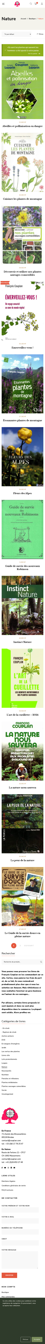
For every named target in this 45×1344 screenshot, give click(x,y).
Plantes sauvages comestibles (14, 1086)
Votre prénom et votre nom (15, 1206)
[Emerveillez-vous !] (22, 311)
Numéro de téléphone (12, 1228)
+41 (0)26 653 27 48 (14, 1162)
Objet (4, 1239)
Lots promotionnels (9, 1059)
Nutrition (5, 1075)
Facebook (2, 1167)
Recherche (41, 962)
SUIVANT (29, 945)
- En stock (5, 1028)
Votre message (9, 1250)
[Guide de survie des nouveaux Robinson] (22, 529)
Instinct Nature (22, 642)
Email (14, 1167)
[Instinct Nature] (22, 605)
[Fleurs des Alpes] (22, 456)
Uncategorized (7, 1094)
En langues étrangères (11, 1044)
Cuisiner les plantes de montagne (22, 199)
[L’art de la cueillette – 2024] (22, 678)
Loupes (4, 1063)
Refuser (25, 1339)
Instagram (8, 1167)
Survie (4, 1090)
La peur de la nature (22, 860)
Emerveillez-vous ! (22, 347)
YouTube (5, 1167)
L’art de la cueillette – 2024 (22, 715)
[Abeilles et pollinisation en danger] (22, 89)
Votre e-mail (8, 1217)
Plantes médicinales (9, 1082)
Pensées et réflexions (10, 1078)
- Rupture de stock (9, 1032)
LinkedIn (11, 1167)
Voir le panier (32, 54)
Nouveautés (6, 1071)
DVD (3, 1040)
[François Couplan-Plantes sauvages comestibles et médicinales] (17, 4)
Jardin (4, 1048)
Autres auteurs (8, 1036)
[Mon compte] (42, 4)
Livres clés (6, 1055)
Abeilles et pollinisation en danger (23, 126)
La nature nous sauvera (22, 787)
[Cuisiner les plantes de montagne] (22, 162)
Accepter (37, 1339)
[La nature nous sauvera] (22, 751)
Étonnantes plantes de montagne (22, 420)
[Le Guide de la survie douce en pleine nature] (22, 896)
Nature (4, 1067)
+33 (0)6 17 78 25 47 (14, 1144)
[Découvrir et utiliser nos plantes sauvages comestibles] (22, 235)
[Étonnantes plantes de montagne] (22, 383)
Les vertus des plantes (11, 1051)
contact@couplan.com (11, 1140)
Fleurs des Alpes (22, 493)
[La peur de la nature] (22, 823)
